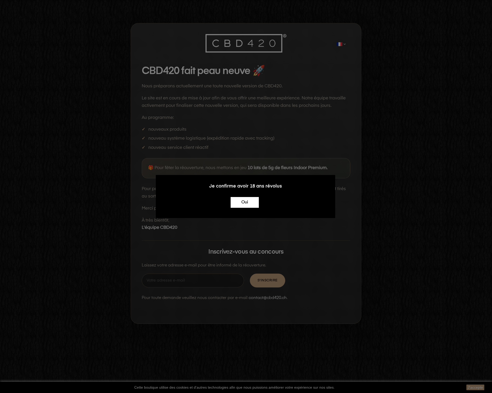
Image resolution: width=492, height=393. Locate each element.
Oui (244, 202)
